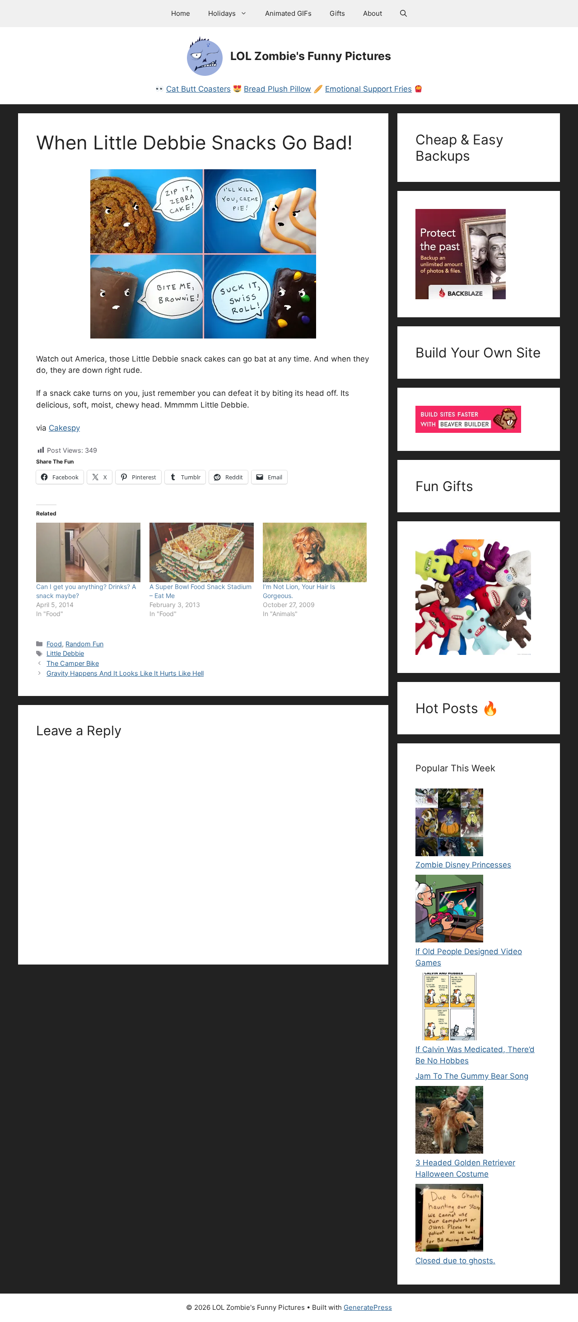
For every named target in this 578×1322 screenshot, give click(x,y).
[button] (403, 13)
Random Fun (84, 644)
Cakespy (64, 427)
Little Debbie (65, 653)
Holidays (222, 13)
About (372, 13)
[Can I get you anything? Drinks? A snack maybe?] (88, 552)
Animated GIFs (288, 13)
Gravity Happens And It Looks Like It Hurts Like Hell (125, 673)
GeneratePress (368, 1307)
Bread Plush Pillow (277, 88)
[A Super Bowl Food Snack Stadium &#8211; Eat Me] (201, 552)
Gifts (337, 13)
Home (180, 13)
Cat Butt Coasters (198, 88)
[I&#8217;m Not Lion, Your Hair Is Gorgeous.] (315, 552)
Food (54, 644)
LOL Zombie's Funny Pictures (310, 56)
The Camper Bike (73, 663)
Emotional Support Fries (368, 88)
